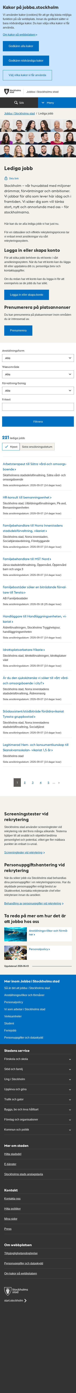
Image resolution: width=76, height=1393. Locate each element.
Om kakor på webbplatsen (19, 34)
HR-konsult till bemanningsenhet (26, 497)
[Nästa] (59, 782)
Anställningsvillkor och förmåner (48, 932)
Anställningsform (13, 350)
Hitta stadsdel (12, 1154)
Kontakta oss (12, 1198)
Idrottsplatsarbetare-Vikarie (23, 649)
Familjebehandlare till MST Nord (26, 559)
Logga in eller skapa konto (26, 294)
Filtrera (38, 421)
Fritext (6, 399)
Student (9, 1023)
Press (7, 1228)
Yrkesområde (10, 367)
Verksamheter (13, 1016)
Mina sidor (10, 1218)
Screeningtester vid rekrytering (23, 852)
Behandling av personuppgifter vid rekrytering (32, 903)
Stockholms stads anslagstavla (23, 1174)
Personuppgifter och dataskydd (23, 1037)
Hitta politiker (12, 1208)
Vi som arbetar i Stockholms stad (24, 1009)
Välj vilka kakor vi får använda (27, 75)
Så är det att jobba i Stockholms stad (27, 988)
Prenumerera (18, 330)
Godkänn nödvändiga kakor (26, 60)
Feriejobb (10, 1030)
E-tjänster (10, 1164)
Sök (21, 102)
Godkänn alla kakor (21, 46)
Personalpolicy (38, 949)
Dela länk (14, 178)
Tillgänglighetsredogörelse (21, 1253)
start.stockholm (13, 1300)
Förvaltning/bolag (14, 383)
